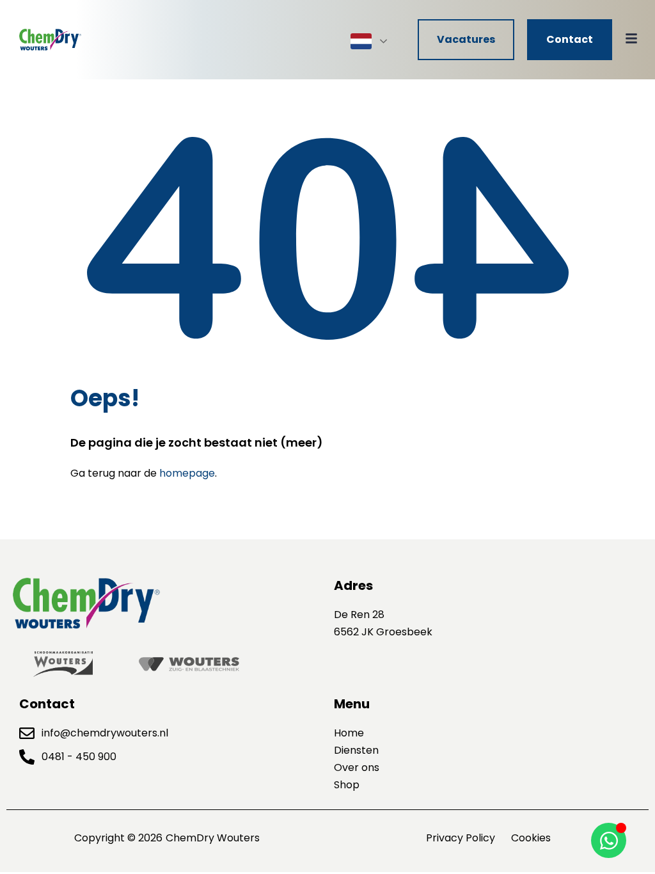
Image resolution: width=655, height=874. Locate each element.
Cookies (531, 837)
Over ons (356, 767)
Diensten (356, 750)
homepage (187, 473)
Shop (346, 784)
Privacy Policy (460, 837)
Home (349, 733)
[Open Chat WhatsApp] (608, 840)
